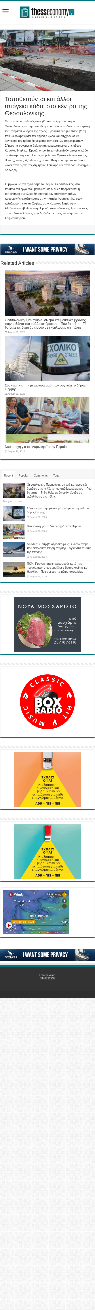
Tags (56, 475)
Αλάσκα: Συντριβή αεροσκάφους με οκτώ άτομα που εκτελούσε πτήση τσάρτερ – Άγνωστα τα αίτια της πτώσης (59, 548)
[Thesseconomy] (47, 11)
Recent (8, 475)
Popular (23, 475)
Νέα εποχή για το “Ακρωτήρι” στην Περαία (36, 447)
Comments (41, 475)
